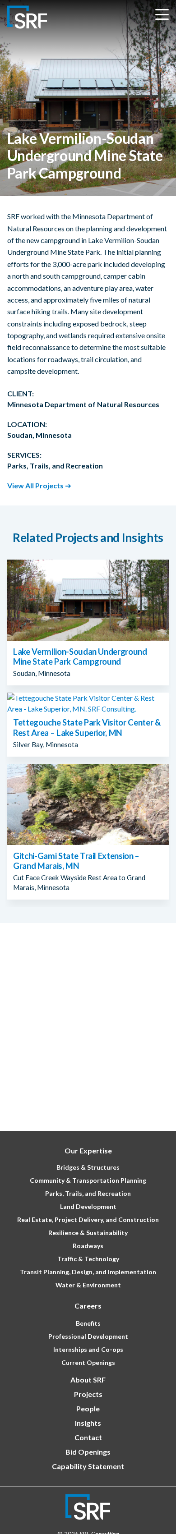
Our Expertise (88, 1150)
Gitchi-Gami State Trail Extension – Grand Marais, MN (76, 861)
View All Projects (35, 485)
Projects (88, 1394)
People (88, 1408)
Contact (88, 1437)
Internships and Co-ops (88, 1349)
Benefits (88, 1323)
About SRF (88, 1379)
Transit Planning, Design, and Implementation (88, 1272)
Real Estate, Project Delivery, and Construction (88, 1219)
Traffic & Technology (88, 1259)
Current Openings (88, 1362)
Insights (88, 1423)
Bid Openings (88, 1451)
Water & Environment (88, 1285)
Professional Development (88, 1336)
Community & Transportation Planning (88, 1180)
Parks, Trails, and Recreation (88, 1193)
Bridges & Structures (88, 1167)
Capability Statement (88, 1466)
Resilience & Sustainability (88, 1232)
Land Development (88, 1206)
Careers (88, 1305)
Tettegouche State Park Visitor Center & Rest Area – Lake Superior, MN (86, 727)
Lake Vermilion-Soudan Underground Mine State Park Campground (80, 656)
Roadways (88, 1245)
